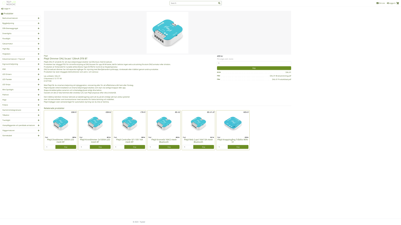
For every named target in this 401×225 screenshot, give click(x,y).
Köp (254, 68)
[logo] (9, 3)
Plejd (46, 56)
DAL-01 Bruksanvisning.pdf (280, 76)
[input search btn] (219, 3)
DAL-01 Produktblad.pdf (281, 79)
